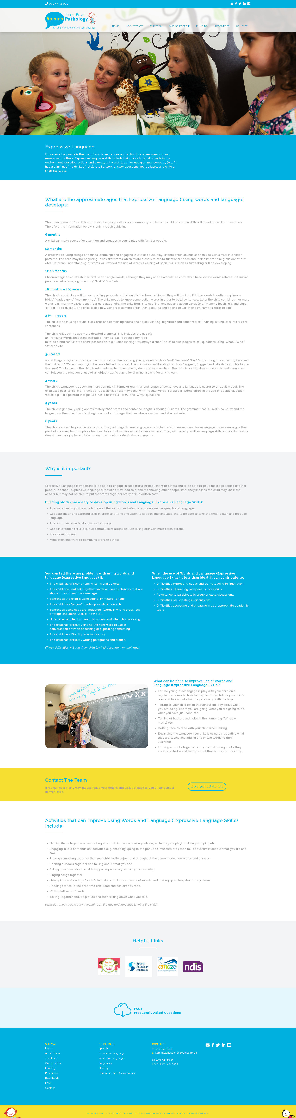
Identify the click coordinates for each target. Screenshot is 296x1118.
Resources (51, 1073)
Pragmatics (105, 1063)
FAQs (48, 1083)
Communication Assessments (117, 1073)
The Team (51, 1058)
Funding (50, 1068)
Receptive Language (111, 1058)
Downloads (52, 1078)
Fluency (104, 1068)
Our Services (53, 1063)
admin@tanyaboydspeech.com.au (176, 1052)
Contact (50, 1088)
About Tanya (53, 1053)
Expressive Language (112, 1053)
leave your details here (207, 786)
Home (49, 1048)
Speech (103, 1048)
